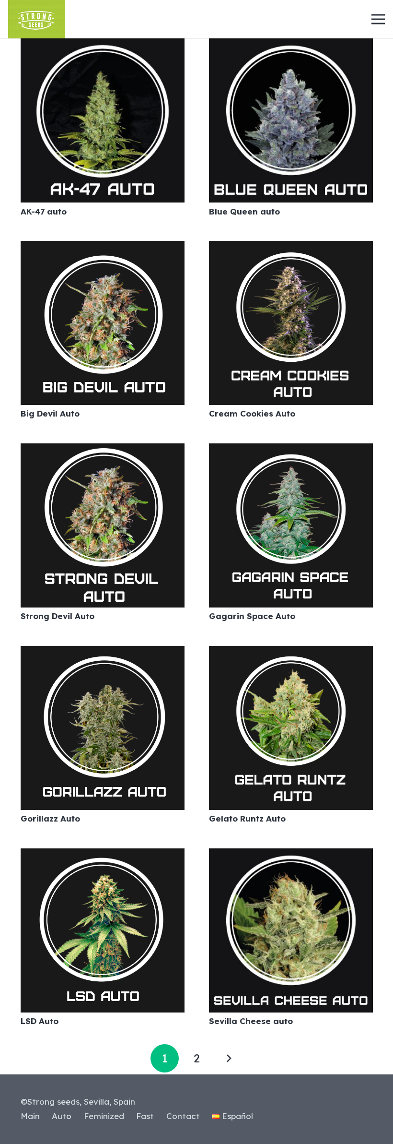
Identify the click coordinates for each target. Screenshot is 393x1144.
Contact (183, 1116)
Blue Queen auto (244, 211)
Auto (61, 1116)
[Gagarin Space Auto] (291, 450)
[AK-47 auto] (103, 45)
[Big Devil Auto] (103, 248)
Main (30, 1116)
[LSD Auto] (103, 855)
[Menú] (378, 19)
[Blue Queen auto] (291, 45)
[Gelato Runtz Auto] (291, 653)
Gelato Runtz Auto (247, 818)
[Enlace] (36, 19)
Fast (145, 1116)
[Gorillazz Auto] (103, 653)
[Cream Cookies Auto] (291, 248)
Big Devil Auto (50, 413)
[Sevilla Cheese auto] (291, 855)
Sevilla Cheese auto (251, 1021)
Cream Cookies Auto (252, 413)
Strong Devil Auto (57, 616)
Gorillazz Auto (50, 818)
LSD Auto (39, 1021)
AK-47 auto (44, 211)
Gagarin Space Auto (252, 616)
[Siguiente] (228, 1058)
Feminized (104, 1116)
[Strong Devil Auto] (103, 450)
